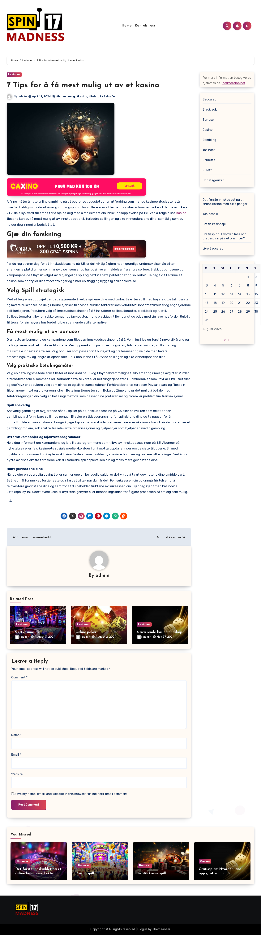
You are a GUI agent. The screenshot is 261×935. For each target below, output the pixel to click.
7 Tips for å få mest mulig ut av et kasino (83, 85)
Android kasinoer (169, 537)
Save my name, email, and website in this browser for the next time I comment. (71, 794)
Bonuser (209, 119)
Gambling (209, 140)
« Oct (225, 340)
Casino (207, 130)
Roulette (209, 160)
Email (16, 754)
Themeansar (161, 929)
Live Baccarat (213, 248)
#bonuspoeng (65, 96)
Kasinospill (210, 214)
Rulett (207, 170)
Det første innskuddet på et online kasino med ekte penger (225, 202)
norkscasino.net (233, 83)
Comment (19, 677)
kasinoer (14, 74)
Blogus (142, 929)
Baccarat (209, 99)
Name (16, 735)
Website (17, 774)
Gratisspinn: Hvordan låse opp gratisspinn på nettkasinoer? (224, 236)
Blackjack (210, 109)
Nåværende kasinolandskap (159, 632)
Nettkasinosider (28, 632)
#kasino (81, 96)
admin (23, 96)
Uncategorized (214, 180)
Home (127, 25)
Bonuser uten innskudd (33, 537)
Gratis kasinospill (215, 224)
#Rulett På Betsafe (101, 96)
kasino (181, 213)
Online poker (85, 632)
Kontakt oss (145, 25)
